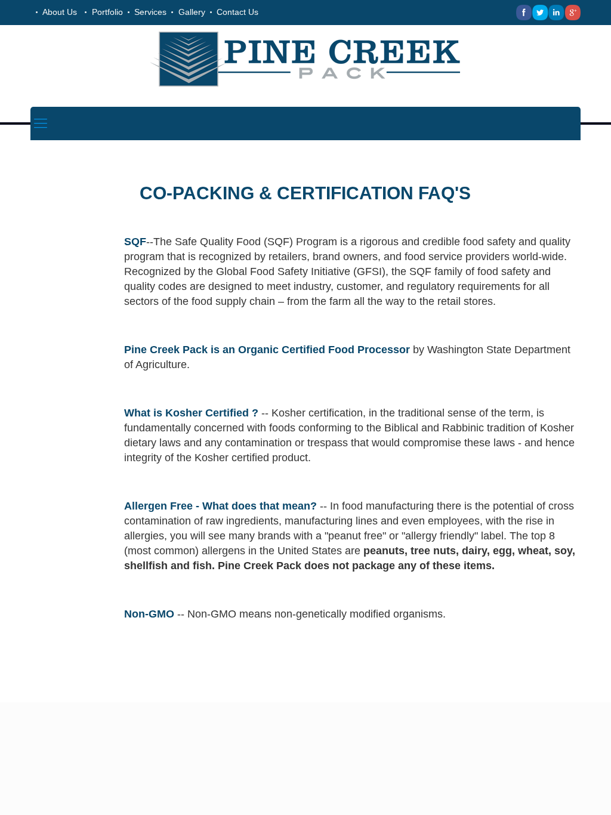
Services (150, 12)
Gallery (191, 12)
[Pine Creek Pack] (305, 59)
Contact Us (237, 12)
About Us (59, 12)
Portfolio (107, 12)
